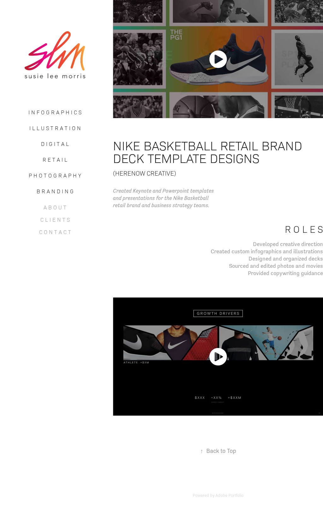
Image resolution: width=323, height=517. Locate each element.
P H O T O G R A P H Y (55, 175)
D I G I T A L (55, 143)
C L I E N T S (55, 219)
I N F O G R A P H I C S (54, 112)
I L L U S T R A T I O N (55, 127)
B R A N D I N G (55, 191)
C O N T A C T (55, 231)
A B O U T (55, 207)
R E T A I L (55, 159)
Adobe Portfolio (229, 495)
